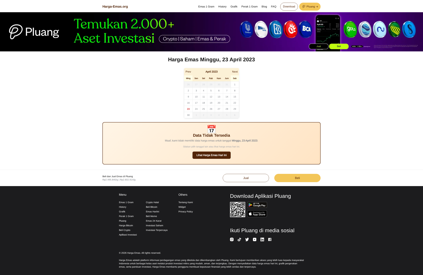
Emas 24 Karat (153, 220)
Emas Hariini (152, 211)
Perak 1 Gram (249, 6)
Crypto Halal (152, 202)
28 (203, 84)
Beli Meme (151, 216)
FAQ (273, 6)
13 (219, 96)
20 (219, 102)
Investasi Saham (154, 225)
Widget (182, 207)
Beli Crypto (124, 230)
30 (219, 84)
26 (188, 84)
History (222, 6)
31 (227, 84)
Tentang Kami (185, 202)
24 (196, 109)
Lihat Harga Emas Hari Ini (211, 155)
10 (196, 96)
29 (211, 84)
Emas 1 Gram (206, 6)
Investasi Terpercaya (157, 230)
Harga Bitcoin (126, 225)
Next (235, 71)
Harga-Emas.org (115, 6)
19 (211, 102)
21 (227, 102)
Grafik (234, 6)
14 (227, 96)
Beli (297, 178)
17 (196, 102)
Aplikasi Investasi (128, 234)
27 (196, 84)
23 (188, 109)
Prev (188, 71)
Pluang (122, 220)
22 (234, 102)
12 (211, 96)
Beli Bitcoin (151, 207)
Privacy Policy (185, 211)
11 (203, 96)
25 (203, 109)
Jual (246, 178)
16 (188, 102)
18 (203, 102)
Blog (264, 6)
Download (289, 6)
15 (234, 96)
